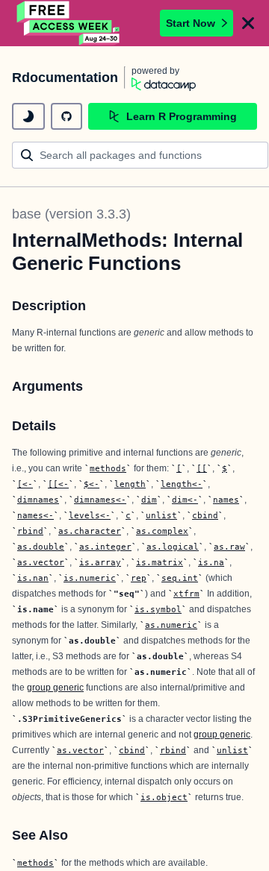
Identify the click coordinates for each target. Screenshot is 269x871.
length (130, 483)
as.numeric (171, 624)
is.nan (33, 577)
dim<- (185, 499)
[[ (202, 468)
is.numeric (90, 577)
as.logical (172, 546)
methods (108, 468)
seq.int (179, 577)
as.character (89, 530)
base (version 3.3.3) (71, 214)
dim (149, 499)
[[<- (58, 483)
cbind (205, 515)
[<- (25, 483)
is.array (100, 562)
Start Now (190, 23)
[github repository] (66, 116)
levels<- (90, 515)
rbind (30, 530)
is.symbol (158, 609)
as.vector (40, 562)
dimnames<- (100, 499)
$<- (91, 483)
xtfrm (186, 593)
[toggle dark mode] (28, 116)
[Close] (248, 23)
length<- (181, 483)
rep (138, 577)
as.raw (229, 546)
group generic (55, 687)
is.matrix (159, 562)
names (226, 499)
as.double (40, 546)
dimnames (38, 499)
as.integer (105, 546)
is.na (211, 562)
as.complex (162, 530)
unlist (161, 515)
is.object (164, 797)
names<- (35, 515)
